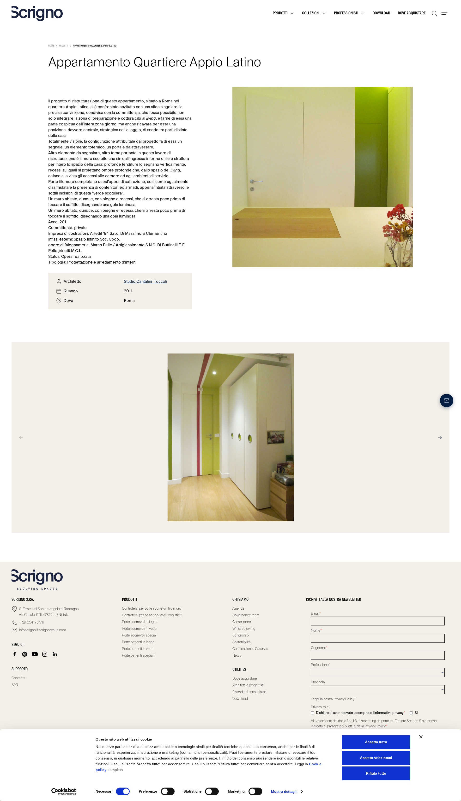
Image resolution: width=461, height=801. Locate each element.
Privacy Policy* (345, 699)
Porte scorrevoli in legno (140, 622)
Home (51, 46)
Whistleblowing (243, 628)
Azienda (238, 608)
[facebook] (15, 654)
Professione (320, 665)
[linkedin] (55, 654)
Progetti (63, 46)
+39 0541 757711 (31, 622)
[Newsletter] (446, 400)
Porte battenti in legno (138, 642)
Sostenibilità (241, 642)
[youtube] (35, 654)
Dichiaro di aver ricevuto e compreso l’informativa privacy (360, 713)
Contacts (18, 678)
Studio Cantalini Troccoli (145, 281)
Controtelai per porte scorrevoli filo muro (151, 608)
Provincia (318, 682)
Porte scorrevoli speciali (139, 635)
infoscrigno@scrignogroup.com (42, 630)
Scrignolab (240, 635)
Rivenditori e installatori (249, 692)
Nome (316, 630)
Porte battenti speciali (138, 655)
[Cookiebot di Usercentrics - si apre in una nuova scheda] (64, 791)
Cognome (319, 648)
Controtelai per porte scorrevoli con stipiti (152, 615)
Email (316, 613)
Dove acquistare (411, 13)
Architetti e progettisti (248, 685)
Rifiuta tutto (376, 773)
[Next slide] (440, 437)
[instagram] (45, 654)
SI (416, 713)
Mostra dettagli (284, 791)
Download (381, 13)
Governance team (246, 615)
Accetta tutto (376, 742)
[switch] (168, 791)
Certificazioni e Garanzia (250, 649)
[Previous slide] (21, 437)
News (236, 655)
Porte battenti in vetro (137, 649)
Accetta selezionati (376, 758)
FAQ (15, 685)
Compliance (241, 622)
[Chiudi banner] (421, 736)
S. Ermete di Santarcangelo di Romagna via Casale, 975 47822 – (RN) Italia (49, 612)
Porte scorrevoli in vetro (139, 628)
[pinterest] (25, 654)
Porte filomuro (61, 181)
